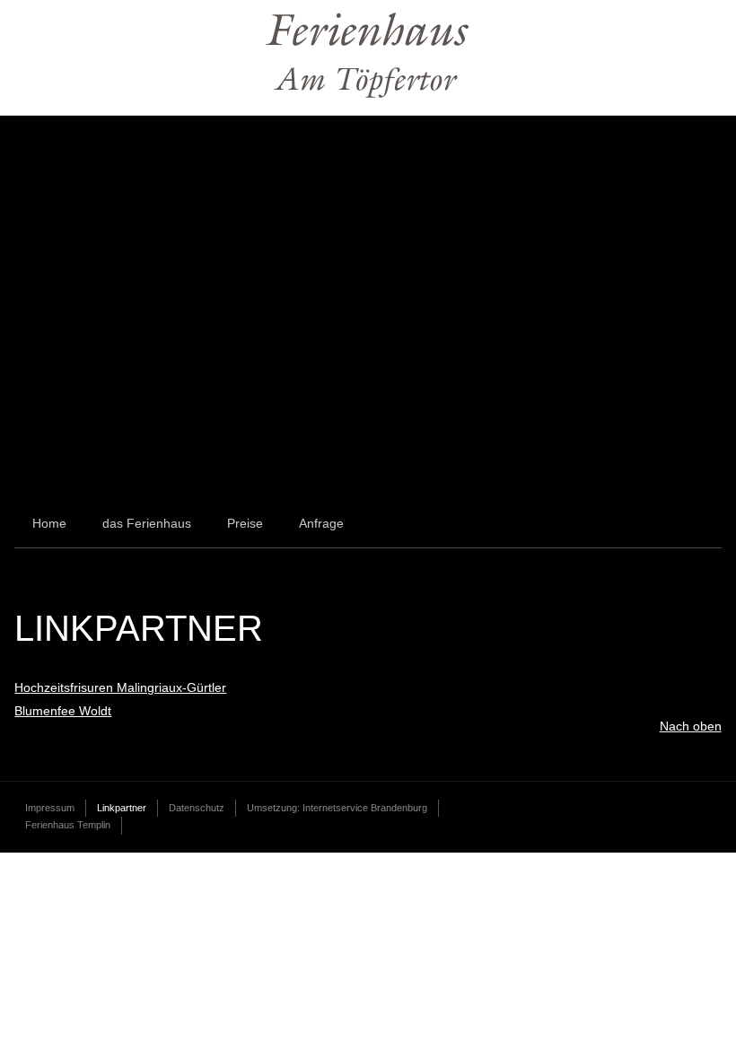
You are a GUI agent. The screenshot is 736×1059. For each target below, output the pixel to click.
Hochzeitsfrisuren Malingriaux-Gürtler (120, 687)
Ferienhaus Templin (67, 824)
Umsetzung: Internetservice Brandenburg (337, 807)
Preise (245, 523)
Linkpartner (121, 807)
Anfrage (321, 523)
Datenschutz (196, 807)
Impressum (49, 807)
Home (49, 523)
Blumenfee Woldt (62, 711)
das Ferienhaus (146, 523)
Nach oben (691, 726)
